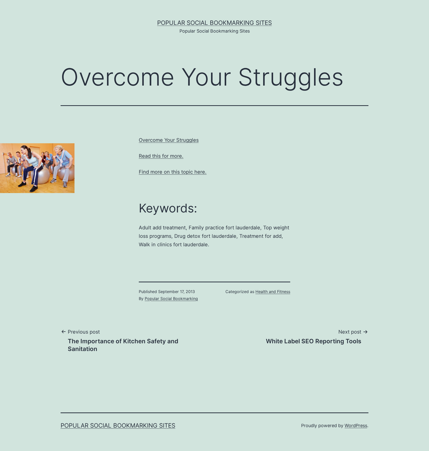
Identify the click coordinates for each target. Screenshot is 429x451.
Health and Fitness (272, 291)
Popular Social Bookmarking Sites (214, 22)
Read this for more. (161, 156)
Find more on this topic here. (173, 172)
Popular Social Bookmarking (171, 298)
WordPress (356, 425)
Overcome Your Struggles (169, 140)
